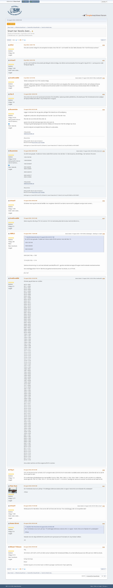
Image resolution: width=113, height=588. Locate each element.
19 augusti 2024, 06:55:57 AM (30, 151)
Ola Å (12, 94)
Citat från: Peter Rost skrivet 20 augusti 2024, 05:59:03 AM (40, 527)
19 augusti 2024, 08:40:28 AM (30, 200)
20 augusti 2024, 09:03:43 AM (30, 523)
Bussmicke (13, 109)
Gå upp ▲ (105, 586)
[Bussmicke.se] (9, 123)
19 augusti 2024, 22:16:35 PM (30, 278)
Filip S (12, 470)
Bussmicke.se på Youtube (38, 142)
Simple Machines (17, 586)
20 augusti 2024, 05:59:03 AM (30, 486)
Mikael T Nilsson (15, 547)
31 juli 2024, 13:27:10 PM (29, 78)
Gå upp (9, 569)
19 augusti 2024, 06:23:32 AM (30, 109)
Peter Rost (13, 486)
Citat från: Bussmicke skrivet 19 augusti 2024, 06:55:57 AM (40, 237)
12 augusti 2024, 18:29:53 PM (30, 94)
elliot (12, 45)
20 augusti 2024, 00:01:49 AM (30, 469)
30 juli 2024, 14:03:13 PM (29, 60)
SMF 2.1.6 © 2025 (9, 586)
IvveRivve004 (14, 78)
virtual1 (12, 60)
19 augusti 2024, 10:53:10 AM (30, 218)
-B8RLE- (12, 234)
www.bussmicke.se (29, 134)
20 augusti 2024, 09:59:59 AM (30, 546)
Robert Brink (14, 523)
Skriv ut (103, 40)
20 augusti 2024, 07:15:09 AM (30, 505)
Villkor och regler (98, 586)
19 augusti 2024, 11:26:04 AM (30, 233)
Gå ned (9, 40)
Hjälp (91, 586)
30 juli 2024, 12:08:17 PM (29, 45)
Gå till (83, 576)
